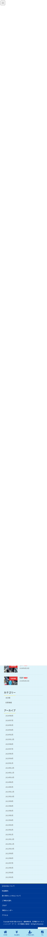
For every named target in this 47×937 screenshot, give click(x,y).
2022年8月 (9, 858)
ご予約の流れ (6, 900)
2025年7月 (9, 749)
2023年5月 (9, 815)
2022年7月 (9, 863)
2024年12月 (9, 768)
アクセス (5, 915)
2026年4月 (9, 730)
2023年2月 (9, 830)
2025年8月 (9, 744)
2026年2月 (9, 734)
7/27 (23, 677)
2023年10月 (9, 796)
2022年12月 (9, 839)
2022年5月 (9, 868)
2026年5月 (9, 725)
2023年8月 (9, 806)
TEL (42, 935)
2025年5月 (9, 754)
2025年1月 (9, 763)
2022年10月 (9, 849)
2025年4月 (9, 758)
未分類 (7, 698)
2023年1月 (9, 834)
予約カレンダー (7, 910)
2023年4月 (9, 820)
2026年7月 (9, 720)
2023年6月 (9, 810)
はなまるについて (8, 886)
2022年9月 (9, 853)
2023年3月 (9, 825)
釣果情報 (8, 702)
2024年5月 (9, 787)
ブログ (4, 905)
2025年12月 (9, 739)
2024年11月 (9, 772)
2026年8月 (9, 715)
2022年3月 (9, 877)
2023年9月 (9, 801)
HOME (5, 935)
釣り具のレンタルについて (11, 895)
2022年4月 (9, 872)
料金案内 (5, 891)
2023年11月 (9, 792)
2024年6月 (9, 782)
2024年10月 (9, 777)
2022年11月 (9, 844)
